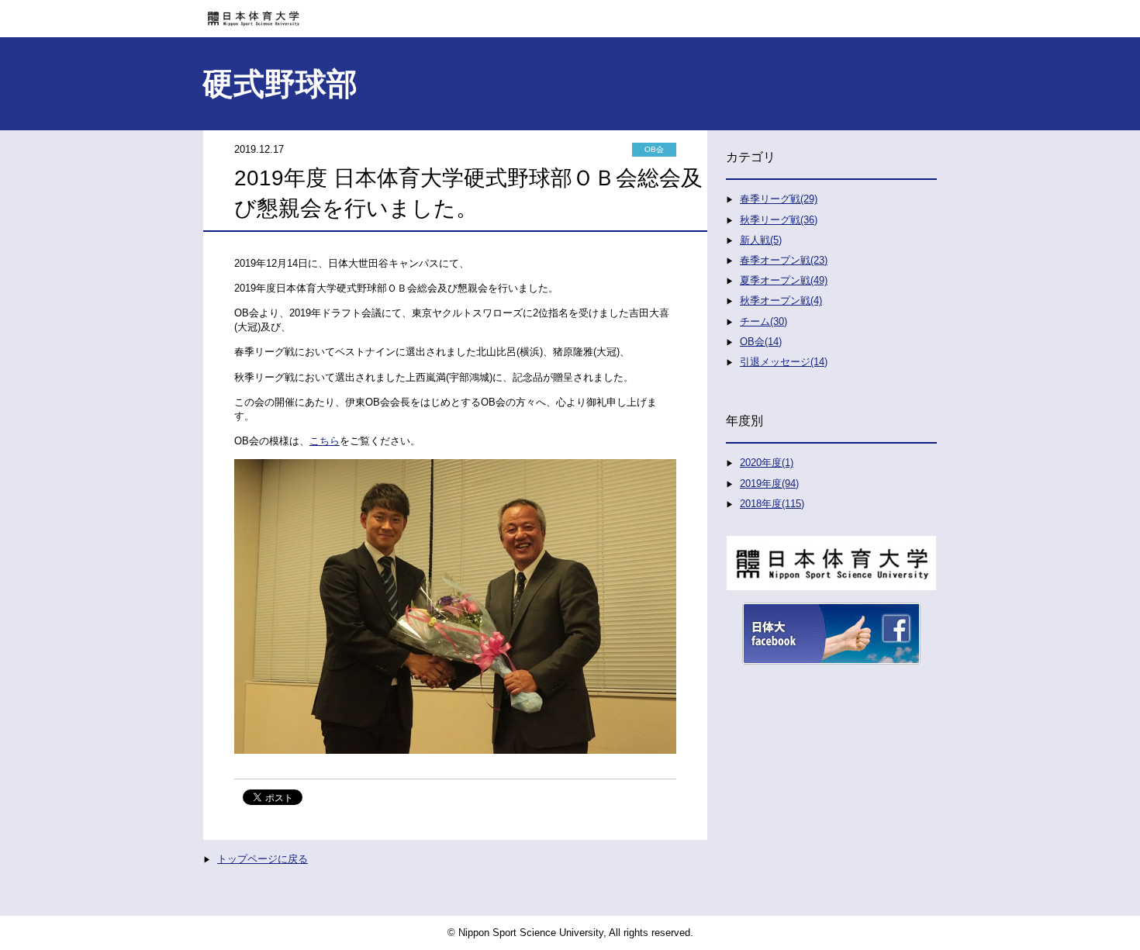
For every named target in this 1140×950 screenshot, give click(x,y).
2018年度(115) (772, 504)
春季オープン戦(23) (783, 260)
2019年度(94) (769, 483)
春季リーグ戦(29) (778, 199)
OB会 (654, 149)
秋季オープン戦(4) (781, 300)
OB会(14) (761, 341)
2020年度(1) (766, 462)
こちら (324, 441)
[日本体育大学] (570, 13)
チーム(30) (763, 321)
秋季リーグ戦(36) (778, 220)
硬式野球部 (280, 84)
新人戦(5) (761, 240)
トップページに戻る (262, 859)
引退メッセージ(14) (783, 362)
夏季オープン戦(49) (783, 280)
